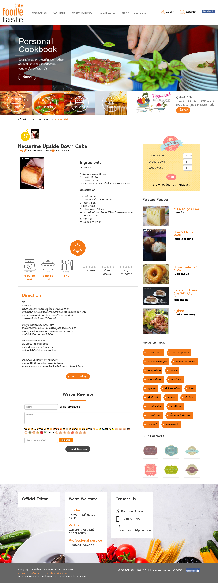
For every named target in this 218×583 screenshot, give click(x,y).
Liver (191, 388)
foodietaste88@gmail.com (133, 530)
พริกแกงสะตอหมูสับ (157, 361)
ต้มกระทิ (174, 370)
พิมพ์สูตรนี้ (184, 185)
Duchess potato (180, 352)
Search (191, 12)
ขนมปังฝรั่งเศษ (155, 379)
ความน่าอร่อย (156, 156)
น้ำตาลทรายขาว (155, 352)
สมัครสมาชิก (74, 407)
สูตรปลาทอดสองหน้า (186, 361)
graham (152, 388)
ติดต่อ (177, 570)
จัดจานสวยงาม (157, 162)
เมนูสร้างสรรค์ (156, 168)
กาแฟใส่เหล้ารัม (155, 406)
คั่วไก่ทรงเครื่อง (172, 388)
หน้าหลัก (22, 119)
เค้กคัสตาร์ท (153, 397)
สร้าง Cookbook (134, 13)
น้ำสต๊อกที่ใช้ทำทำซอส (180, 415)
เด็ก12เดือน (176, 406)
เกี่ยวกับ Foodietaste (153, 570)
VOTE (171, 177)
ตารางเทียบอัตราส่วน (164, 185)
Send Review (78, 449)
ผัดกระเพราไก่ (172, 424)
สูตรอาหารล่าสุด (41, 119)
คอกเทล (172, 397)
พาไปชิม (59, 13)
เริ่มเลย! (183, 110)
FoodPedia (106, 13)
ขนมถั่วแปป (176, 379)
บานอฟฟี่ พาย (154, 415)
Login (170, 12)
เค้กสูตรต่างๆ (154, 370)
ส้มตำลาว (189, 397)
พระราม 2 (152, 424)
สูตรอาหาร (39, 13)
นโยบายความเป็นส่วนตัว (30, 573)
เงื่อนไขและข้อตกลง (56, 573)
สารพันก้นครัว (82, 13)
